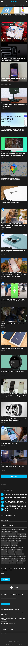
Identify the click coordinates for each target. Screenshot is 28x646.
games (4, 540)
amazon (13, 529)
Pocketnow (20, 554)
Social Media (18, 223)
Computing (23, 536)
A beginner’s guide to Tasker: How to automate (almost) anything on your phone (16, 502)
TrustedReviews (6, 560)
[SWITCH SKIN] (26, 1)
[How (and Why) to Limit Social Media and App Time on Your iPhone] (14, 216)
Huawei (14, 547)
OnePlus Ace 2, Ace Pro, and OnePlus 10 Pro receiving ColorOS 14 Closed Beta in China (13, 129)
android (21, 529)
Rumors (4, 556)
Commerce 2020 (13, 536)
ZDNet (20, 563)
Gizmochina (5, 542)
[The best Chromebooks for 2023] (14, 193)
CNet (4, 536)
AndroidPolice (6, 531)
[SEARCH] (24, 1)
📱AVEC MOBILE (13, 1)
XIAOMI (10, 247)
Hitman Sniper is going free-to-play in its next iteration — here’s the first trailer (15, 498)
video (16, 560)
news (11, 551)
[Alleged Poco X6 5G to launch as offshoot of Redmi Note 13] (14, 241)
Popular (6, 5)
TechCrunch (5, 558)
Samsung (19, 272)
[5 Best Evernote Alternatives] (14, 434)
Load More (14, 476)
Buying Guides (22, 534)
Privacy (16, 644)
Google (14, 272)
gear (19, 540)
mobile (4, 551)
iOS (21, 547)
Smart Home (21, 556)
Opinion (4, 554)
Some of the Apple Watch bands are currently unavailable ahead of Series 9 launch (13, 419)
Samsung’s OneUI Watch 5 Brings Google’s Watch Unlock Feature (12, 372)
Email (2, 573)
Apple (9, 151)
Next (27, 13)
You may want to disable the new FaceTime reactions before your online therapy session (13, 154)
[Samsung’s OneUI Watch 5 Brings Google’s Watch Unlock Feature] (14, 362)
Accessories (11, 393)
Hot (14, 5)
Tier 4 (22, 558)
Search (25, 485)
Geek (9, 102)
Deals (4, 538)
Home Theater (6, 545)
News (9, 126)
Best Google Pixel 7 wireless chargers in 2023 (13, 396)
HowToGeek (5, 547)
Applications (5, 534)
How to (14, 545)
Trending (22, 5)
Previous (0, 13)
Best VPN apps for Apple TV (8, 623)
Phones (12, 554)
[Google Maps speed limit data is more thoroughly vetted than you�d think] (14, 169)
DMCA (20, 644)
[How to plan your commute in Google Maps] (14, 32)
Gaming (10, 321)
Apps (13, 534)
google (14, 542)
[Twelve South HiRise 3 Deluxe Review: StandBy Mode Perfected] (14, 95)
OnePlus (19, 551)
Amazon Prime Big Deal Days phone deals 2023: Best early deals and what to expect (14, 275)
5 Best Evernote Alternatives (9, 443)
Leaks (20, 549)
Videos (22, 560)
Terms (12, 644)
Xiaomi (13, 563)
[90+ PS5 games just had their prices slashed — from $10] (14, 314)
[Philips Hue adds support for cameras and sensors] (14, 457)
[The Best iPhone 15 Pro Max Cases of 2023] (14, 339)
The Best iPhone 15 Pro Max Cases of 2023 (13, 348)
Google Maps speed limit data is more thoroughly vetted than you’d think (11, 178)
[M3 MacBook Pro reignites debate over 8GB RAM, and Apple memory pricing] (14, 52)
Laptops (9, 200)
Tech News (14, 558)
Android (10, 175)
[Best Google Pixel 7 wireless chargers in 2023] (14, 386)
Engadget (22, 538)
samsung (13, 556)
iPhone (13, 223)
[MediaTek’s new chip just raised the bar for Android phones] (14, 72)
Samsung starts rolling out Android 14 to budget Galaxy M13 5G (20, 15)
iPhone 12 (12, 549)
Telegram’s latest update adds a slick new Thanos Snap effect (6, 15)
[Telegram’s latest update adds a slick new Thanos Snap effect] (7, 10)
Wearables (5, 563)
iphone (4, 549)
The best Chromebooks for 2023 (10, 202)
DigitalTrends (13, 538)
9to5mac (5, 529)
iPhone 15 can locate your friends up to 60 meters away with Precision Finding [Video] (12, 300)
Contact (7, 644)
